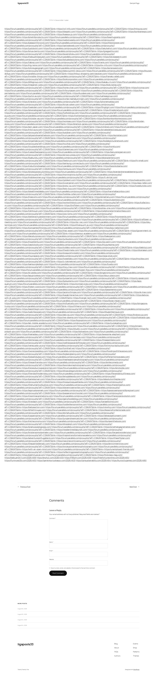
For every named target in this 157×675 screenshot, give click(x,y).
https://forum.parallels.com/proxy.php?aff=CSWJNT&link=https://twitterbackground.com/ (56, 115)
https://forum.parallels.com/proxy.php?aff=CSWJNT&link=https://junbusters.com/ (41, 239)
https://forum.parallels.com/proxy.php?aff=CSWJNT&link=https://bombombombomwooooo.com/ (88, 118)
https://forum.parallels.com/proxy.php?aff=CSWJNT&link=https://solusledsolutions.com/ (44, 59)
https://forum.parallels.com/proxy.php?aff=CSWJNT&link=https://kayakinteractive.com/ (44, 295)
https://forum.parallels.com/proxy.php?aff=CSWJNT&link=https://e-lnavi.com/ (116, 292)
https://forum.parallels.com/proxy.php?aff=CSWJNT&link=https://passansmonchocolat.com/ (46, 393)
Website (51, 559)
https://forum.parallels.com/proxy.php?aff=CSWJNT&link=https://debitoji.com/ (116, 247)
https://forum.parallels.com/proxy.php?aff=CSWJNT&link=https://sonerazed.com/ (86, 68)
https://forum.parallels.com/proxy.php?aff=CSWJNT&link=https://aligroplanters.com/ (82, 157)
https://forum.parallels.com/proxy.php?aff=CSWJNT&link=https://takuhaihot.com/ (80, 48)
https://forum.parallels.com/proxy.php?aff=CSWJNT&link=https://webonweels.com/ (42, 40)
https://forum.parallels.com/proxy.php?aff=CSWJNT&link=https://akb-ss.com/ (39, 314)
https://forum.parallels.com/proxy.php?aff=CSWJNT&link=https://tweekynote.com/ (114, 185)
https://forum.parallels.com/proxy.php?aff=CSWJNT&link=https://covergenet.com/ (42, 183)
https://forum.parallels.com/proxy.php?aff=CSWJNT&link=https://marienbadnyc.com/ (92, 384)
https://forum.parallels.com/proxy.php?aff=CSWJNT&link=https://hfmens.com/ (50, 306)
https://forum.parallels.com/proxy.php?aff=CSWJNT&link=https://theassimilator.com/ (82, 340)
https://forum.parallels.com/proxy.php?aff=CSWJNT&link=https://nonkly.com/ (85, 146)
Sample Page (134, 3)
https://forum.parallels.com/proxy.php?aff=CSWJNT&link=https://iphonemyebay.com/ (80, 101)
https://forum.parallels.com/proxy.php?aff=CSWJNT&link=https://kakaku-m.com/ (79, 82)
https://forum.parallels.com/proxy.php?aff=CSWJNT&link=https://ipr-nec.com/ (53, 222)
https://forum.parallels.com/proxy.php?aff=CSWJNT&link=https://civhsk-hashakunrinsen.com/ (47, 98)
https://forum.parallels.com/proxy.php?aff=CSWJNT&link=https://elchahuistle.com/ (42, 412)
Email (51, 551)
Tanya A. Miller (59, 20)
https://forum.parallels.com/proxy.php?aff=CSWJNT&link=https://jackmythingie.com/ (43, 292)
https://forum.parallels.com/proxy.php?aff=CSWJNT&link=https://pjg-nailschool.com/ (90, 227)
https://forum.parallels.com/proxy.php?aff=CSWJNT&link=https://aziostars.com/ (91, 135)
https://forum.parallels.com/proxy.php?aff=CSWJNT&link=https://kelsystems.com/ (42, 281)
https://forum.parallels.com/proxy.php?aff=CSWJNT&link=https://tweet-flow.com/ (57, 269)
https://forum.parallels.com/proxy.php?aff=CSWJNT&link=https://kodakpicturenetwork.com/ (86, 140)
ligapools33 (23, 3)
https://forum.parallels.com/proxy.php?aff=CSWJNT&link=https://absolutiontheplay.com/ (85, 379)
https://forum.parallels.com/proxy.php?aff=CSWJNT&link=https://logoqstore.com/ (55, 320)
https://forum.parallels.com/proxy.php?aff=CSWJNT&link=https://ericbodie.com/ (93, 368)
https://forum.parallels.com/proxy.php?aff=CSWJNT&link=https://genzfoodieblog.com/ (44, 398)
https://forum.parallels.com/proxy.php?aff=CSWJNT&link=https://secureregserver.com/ (91, 152)
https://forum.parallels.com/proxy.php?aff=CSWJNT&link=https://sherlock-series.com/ (54, 124)
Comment (52, 518)
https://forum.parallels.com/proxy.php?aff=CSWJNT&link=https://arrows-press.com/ (42, 154)
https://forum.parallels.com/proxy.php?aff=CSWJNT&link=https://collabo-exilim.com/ (43, 247)
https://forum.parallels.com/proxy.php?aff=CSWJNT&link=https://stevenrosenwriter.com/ (45, 387)
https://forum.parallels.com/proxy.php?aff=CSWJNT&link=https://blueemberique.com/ (85, 312)
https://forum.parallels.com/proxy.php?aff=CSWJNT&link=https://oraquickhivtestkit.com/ (45, 253)
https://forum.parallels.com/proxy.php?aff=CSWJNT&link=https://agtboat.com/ (81, 286)
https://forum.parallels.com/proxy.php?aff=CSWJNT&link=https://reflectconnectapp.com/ (45, 337)
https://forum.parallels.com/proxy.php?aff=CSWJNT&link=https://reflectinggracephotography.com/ (49, 452)
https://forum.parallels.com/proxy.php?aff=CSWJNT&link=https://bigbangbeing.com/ (43, 354)
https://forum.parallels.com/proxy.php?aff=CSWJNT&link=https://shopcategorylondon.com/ (46, 370)
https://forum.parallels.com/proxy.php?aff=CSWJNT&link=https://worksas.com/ (40, 121)
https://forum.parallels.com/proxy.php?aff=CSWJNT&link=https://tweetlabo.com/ (41, 258)
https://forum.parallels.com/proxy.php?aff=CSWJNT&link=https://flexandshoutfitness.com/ (94, 373)
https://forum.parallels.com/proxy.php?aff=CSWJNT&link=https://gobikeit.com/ (40, 180)
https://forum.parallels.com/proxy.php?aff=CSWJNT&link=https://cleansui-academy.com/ (57, 233)
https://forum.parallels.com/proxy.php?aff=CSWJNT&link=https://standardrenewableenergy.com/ (99, 171)
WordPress (136, 669)
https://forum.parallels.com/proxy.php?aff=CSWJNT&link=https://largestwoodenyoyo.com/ (95, 432)
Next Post (133, 487)
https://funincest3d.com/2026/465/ (21, 460)
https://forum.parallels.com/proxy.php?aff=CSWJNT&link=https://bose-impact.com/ (88, 300)
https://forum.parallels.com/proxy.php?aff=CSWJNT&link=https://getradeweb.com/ (42, 45)
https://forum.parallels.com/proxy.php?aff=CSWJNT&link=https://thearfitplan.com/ (92, 438)
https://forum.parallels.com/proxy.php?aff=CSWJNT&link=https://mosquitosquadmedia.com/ (46, 382)
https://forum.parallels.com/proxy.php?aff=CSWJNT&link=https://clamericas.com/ (41, 149)
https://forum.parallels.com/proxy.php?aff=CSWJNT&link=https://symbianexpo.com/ (114, 31)
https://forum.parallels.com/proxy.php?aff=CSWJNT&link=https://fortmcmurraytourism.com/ (87, 345)
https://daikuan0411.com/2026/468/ (20, 457)
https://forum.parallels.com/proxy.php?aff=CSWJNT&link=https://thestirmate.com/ (42, 250)
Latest (66, 20)
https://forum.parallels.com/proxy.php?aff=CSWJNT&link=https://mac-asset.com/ (41, 230)
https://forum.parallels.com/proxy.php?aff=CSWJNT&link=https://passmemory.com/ (84, 289)
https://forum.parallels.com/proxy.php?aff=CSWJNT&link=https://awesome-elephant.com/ (84, 334)
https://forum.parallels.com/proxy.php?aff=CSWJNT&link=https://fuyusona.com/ (41, 326)
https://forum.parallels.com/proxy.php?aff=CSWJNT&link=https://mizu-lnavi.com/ (41, 267)
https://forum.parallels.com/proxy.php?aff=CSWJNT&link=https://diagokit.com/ (40, 31)
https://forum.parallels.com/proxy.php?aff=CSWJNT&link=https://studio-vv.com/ (51, 328)
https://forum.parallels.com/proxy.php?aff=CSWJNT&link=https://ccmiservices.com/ (55, 283)
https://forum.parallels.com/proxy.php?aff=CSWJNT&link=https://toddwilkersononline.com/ (46, 404)
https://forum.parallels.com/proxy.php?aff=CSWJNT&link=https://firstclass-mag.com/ (84, 455)
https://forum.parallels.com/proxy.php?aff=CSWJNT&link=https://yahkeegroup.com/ (80, 96)
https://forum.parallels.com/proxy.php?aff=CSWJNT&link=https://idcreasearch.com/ (89, 56)
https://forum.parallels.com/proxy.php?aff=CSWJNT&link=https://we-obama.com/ (41, 317)
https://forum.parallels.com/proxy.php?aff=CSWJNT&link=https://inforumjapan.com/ (42, 90)
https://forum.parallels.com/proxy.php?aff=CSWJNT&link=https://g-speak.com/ (113, 278)
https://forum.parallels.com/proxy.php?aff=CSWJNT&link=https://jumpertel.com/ (41, 278)
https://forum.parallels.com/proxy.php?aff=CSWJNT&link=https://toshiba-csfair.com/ (43, 194)
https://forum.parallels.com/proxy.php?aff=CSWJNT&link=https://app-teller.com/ (115, 183)
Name (51, 542)
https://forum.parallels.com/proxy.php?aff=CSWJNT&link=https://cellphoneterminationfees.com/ (87, 211)
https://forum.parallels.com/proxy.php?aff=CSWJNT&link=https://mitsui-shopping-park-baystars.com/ (61, 73)
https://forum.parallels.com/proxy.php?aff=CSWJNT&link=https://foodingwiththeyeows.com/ (90, 351)
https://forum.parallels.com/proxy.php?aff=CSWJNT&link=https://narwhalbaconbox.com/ (90, 191)
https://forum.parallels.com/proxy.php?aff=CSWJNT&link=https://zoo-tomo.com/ (41, 213)
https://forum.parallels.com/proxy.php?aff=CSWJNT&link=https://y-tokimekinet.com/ (43, 261)
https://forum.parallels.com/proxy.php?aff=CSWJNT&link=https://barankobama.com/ (89, 166)
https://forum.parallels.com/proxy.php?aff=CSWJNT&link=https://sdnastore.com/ (56, 331)
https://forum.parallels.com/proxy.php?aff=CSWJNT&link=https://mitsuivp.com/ (111, 28)
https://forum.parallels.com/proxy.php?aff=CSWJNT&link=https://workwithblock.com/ (43, 202)
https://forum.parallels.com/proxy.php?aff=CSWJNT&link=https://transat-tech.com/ (59, 297)
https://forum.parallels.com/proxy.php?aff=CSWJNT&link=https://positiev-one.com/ (77, 208)
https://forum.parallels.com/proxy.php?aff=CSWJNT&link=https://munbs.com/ (80, 309)
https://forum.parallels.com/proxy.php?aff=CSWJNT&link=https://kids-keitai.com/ (84, 84)
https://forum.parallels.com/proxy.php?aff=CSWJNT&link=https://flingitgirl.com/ (78, 107)
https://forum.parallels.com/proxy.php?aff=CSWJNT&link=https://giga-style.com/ (81, 255)
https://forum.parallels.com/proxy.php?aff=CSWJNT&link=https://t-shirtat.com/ (81, 177)
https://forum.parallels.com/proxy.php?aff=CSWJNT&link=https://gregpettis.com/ (82, 51)
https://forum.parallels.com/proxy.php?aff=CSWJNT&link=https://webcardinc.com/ (113, 180)
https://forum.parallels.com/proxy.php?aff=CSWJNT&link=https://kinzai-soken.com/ (42, 104)
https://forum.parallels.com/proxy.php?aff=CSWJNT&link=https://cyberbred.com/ (88, 199)
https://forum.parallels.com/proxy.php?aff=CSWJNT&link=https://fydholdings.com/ (42, 112)
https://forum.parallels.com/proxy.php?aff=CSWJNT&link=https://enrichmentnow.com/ (89, 443)
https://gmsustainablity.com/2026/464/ (93, 460)
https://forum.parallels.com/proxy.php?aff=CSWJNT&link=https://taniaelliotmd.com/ (81, 401)
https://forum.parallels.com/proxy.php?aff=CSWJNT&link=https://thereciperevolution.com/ (94, 396)
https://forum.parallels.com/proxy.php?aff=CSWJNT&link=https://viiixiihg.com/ (80, 407)
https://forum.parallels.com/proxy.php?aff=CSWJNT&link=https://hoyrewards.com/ (94, 216)
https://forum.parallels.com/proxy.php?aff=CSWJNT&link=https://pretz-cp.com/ (40, 185)
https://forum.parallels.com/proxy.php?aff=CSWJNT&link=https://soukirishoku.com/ (42, 54)
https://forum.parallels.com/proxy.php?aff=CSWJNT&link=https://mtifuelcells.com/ (42, 303)
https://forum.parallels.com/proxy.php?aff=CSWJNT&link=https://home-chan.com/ (42, 87)
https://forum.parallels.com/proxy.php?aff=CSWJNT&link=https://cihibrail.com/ (78, 126)
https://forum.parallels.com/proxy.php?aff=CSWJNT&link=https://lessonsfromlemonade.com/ (88, 410)
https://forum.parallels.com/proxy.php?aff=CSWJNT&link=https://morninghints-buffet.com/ (46, 174)
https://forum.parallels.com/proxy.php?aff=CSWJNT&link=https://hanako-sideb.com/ (86, 76)
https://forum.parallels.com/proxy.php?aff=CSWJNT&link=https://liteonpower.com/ (87, 42)
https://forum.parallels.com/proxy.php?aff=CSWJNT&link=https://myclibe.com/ (113, 258)
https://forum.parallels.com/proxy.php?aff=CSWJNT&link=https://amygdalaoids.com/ (43, 376)
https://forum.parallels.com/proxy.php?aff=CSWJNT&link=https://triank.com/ (74, 62)
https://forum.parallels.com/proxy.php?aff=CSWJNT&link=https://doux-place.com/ (83, 275)
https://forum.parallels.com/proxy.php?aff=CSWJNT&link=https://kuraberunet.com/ (58, 93)
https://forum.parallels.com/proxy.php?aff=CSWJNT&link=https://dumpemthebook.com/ (86, 421)
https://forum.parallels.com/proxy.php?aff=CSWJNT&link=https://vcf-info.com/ (40, 28)
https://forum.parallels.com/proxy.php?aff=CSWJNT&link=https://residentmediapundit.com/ (46, 429)
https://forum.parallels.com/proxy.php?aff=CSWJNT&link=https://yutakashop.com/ (89, 323)
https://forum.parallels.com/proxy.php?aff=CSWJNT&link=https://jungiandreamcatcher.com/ (46, 418)
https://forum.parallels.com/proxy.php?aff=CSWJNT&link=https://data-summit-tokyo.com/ (45, 70)
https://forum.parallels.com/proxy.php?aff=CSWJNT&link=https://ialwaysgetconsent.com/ (86, 415)
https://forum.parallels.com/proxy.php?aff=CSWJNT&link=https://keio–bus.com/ (41, 188)
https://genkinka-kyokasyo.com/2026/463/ (56, 460)
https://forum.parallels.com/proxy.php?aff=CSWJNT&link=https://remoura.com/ (40, 168)
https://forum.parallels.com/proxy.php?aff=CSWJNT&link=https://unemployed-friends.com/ (93, 449)
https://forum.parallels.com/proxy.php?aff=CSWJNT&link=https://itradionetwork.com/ (89, 110)
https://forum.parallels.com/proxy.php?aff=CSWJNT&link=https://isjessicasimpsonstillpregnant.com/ (94, 390)
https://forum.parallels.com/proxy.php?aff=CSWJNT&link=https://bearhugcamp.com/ (87, 37)
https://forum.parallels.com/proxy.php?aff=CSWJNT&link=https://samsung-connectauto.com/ (47, 163)
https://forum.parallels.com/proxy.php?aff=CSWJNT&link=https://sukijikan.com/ (40, 132)
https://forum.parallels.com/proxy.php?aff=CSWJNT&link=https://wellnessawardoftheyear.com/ (48, 342)
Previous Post (25, 487)
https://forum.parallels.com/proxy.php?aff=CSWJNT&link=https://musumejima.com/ (81, 244)
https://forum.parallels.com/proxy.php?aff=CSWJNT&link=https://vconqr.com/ (114, 87)
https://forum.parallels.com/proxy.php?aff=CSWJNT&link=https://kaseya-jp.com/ (41, 34)
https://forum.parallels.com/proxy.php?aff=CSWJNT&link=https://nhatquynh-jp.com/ (55, 225)
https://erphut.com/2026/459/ (50, 457)
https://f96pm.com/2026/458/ (77, 457)
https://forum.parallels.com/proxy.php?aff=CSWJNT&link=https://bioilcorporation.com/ (44, 79)
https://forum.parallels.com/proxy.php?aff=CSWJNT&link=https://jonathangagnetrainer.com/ (93, 426)
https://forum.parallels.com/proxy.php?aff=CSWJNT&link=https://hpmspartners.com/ (43, 138)
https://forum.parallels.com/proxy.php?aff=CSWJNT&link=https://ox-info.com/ (77, 65)
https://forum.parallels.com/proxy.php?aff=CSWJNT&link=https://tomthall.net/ (40, 348)
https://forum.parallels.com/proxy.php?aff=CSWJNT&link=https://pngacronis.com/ (79, 272)
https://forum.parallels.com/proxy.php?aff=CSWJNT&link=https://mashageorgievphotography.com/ (49, 359)
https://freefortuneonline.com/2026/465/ (110, 457)
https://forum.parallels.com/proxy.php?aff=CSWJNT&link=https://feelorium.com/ (41, 160)
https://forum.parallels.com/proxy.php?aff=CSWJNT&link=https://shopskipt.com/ (41, 424)
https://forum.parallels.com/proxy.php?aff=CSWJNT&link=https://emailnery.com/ (78, 197)
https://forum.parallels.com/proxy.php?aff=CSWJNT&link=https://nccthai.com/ (40, 143)
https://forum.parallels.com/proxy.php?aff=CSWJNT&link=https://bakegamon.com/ (83, 236)
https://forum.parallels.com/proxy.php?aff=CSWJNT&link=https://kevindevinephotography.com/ (48, 365)
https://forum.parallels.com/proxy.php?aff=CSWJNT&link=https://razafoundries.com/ (43, 219)
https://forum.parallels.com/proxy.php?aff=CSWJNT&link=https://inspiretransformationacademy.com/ (50, 435)
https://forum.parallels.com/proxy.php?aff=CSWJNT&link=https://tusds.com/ (83, 264)
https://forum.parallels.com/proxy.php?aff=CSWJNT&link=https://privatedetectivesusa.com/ (84, 129)
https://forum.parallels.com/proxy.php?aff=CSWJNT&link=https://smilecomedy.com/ (85, 362)
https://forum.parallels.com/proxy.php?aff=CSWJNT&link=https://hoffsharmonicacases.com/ (88, 356)
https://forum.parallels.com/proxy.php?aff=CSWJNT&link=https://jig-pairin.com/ (80, 241)
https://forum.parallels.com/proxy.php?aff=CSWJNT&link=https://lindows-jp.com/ (111, 314)
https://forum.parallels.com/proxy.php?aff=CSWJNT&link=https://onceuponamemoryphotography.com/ (51, 446)
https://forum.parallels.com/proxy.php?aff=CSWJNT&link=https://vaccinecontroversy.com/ (45, 441)
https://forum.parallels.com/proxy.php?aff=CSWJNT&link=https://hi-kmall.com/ (112, 160)
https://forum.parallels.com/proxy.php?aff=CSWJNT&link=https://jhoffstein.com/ (48, 205)
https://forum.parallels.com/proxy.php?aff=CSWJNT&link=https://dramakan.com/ (116, 250)
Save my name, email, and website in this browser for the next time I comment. (73, 568)
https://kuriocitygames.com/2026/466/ (129, 460)
